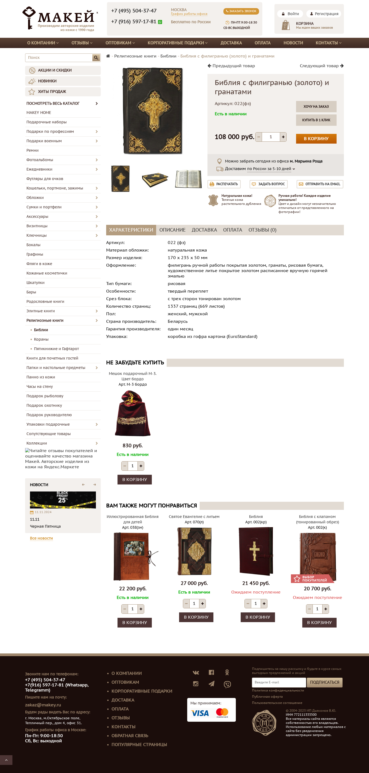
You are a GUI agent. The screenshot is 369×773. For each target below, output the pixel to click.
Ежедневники (39, 169)
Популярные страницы (139, 744)
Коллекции (36, 443)
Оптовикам (119, 42)
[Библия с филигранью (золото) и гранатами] (121, 179)
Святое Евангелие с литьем (194, 516)
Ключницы (36, 235)
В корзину (316, 138)
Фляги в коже (39, 264)
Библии (41, 330)
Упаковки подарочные (48, 424)
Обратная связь (130, 735)
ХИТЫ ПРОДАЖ (52, 91)
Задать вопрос (272, 184)
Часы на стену (39, 386)
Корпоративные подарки (176, 42)
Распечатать (227, 184)
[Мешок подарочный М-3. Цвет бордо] (132, 413)
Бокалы (33, 245)
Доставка (231, 42)
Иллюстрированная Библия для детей (133, 519)
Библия (256, 516)
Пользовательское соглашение (277, 703)
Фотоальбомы (39, 160)
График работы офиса (189, 14)
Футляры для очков (44, 179)
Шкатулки (35, 282)
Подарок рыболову (44, 396)
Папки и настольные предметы (55, 367)
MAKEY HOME (38, 112)
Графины (34, 254)
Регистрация (326, 14)
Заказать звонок (242, 11)
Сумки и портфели (44, 207)
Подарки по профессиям (50, 131)
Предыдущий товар (233, 65)
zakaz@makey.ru (43, 705)
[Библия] (255, 551)
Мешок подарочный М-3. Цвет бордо (132, 376)
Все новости (41, 538)
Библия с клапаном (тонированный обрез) (317, 519)
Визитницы (37, 226)
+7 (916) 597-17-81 (133, 22)
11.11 (34, 519)
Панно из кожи (40, 377)
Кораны (41, 339)
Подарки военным (44, 141)
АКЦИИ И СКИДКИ (55, 70)
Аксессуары (37, 216)
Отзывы (81, 42)
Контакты (327, 42)
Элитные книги (40, 311)
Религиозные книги (44, 320)
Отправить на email (323, 184)
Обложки (35, 197)
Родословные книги (45, 301)
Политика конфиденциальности (278, 690)
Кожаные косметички (46, 273)
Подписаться (324, 682)
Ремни (32, 150)
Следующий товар (320, 65)
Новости (293, 42)
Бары (31, 292)
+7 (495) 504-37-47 (134, 11)
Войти (293, 14)
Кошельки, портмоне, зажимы (54, 188)
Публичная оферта (267, 697)
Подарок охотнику (44, 405)
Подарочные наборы (46, 122)
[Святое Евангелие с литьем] (194, 551)
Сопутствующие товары (48, 434)
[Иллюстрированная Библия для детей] (132, 556)
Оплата (263, 42)
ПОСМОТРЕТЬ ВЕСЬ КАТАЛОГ (52, 103)
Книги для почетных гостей (52, 358)
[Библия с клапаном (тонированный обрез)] (317, 556)
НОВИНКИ (47, 81)
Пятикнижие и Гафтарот (56, 349)
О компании (41, 42)
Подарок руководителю (49, 415)
